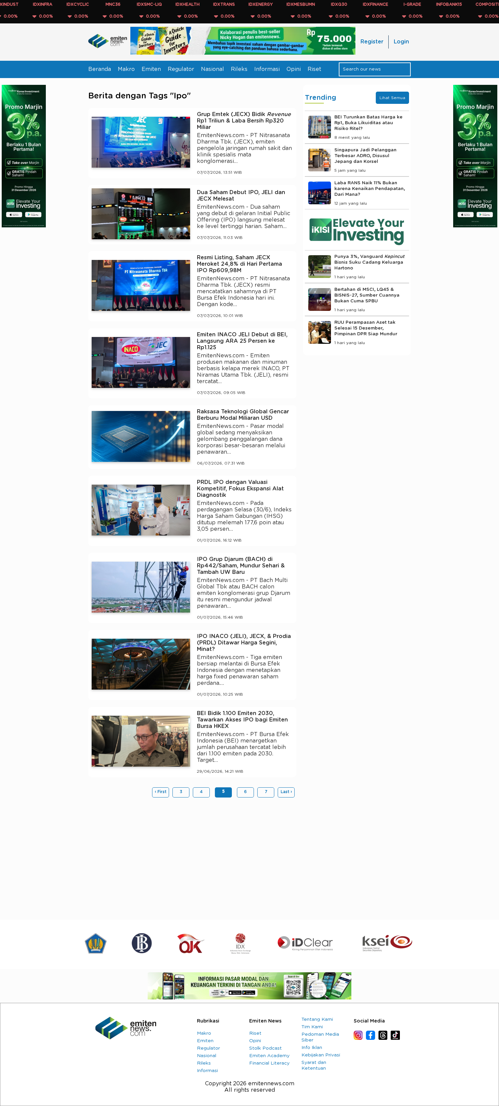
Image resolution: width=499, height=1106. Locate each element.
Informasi (267, 69)
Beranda (99, 69)
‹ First (160, 792)
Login (401, 41)
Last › (286, 792)
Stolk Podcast (265, 1048)
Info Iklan (311, 1047)
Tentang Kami (317, 1019)
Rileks (239, 69)
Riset (314, 69)
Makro (126, 69)
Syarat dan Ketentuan (313, 1065)
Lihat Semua (392, 98)
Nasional (212, 69)
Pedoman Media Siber (320, 1037)
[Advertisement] (192, 855)
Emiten (151, 69)
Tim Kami (312, 1027)
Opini (294, 69)
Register (372, 41)
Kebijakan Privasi (320, 1055)
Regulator (181, 69)
